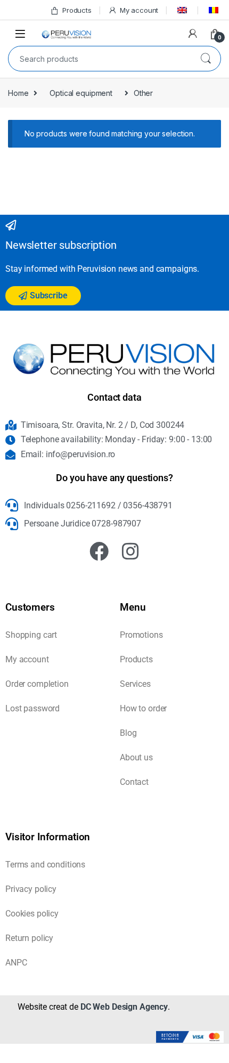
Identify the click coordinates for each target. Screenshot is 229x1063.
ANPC (16, 962)
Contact (134, 782)
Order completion (37, 684)
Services (135, 684)
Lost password (32, 708)
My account (139, 10)
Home (18, 93)
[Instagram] (130, 551)
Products (77, 10)
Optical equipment (81, 93)
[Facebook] (99, 551)
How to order (143, 708)
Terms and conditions (45, 864)
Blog (128, 733)
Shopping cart (31, 635)
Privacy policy (30, 889)
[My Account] (193, 33)
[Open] (20, 33)
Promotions (141, 635)
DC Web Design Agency (124, 1007)
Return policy (29, 938)
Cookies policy (32, 913)
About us (136, 757)
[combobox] (100, 58)
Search (205, 58)
